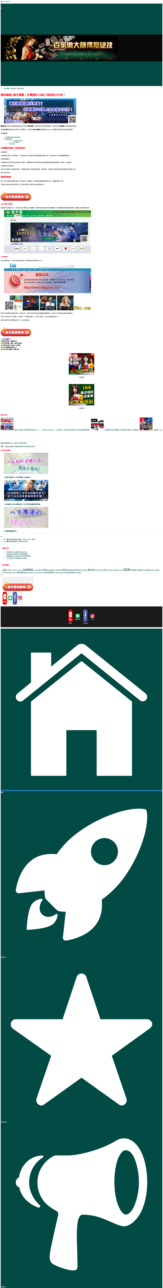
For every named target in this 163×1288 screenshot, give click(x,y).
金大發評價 (31, 446)
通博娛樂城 (31, 572)
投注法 (99, 570)
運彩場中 (18, 446)
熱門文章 (12, 144)
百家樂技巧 (7, 29)
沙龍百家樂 (10, 17)
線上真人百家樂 (9, 11)
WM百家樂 (10, 19)
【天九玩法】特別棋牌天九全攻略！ (17, 558)
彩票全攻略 (20, 88)
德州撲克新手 (85, 570)
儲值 (39, 570)
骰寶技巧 (74, 572)
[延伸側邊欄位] (1, 536)
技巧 (95, 570)
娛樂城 (64, 570)
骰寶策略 (79, 572)
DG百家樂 (10, 13)
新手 (105, 570)
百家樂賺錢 (7, 25)
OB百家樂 (10, 21)
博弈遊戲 (7, 31)
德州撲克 (70, 570)
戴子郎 (91, 570)
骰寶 (69, 572)
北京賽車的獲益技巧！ (11, 531)
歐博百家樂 (10, 15)
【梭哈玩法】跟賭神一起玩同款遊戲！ (17, 554)
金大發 (35, 572)
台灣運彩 (13, 88)
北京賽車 (44, 570)
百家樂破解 (7, 27)
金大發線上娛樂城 (58, 572)
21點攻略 (14, 570)
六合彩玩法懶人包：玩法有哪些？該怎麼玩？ (17, 477)
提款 (102, 570)
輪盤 (21, 572)
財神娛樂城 (6, 572)
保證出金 (8, 446)
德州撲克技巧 (77, 570)
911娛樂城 (18, 570)
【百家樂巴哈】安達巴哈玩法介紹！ (17, 552)
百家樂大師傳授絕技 (7, 4)
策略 (157, 570)
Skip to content (5, 1)
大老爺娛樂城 (58, 570)
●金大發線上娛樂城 (18, 140)
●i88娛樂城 (16, 142)
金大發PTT (40, 572)
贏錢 (18, 572)
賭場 (10, 572)
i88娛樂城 (28, 569)
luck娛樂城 (35, 570)
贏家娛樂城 (14, 572)
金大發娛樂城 (25, 320)
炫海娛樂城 (120, 570)
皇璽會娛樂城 (152, 570)
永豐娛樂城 (109, 570)
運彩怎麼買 (24, 446)
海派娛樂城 (114, 570)
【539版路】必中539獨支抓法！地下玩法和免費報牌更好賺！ (22, 504)
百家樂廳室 (134, 570)
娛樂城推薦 (8, 139)
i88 (22, 570)
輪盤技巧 (26, 572)
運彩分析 (13, 446)
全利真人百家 (11, 23)
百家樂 (126, 569)
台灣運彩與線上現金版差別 (13, 137)
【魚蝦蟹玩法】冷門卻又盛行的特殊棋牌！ (19, 556)
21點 (4, 570)
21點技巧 (9, 570)
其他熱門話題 (8, 33)
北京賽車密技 (51, 570)
